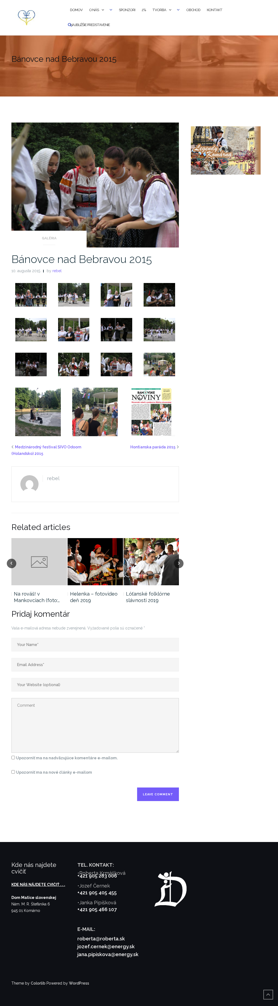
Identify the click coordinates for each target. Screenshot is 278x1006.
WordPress (79, 983)
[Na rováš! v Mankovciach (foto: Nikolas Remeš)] (39, 561)
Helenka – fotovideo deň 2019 (94, 597)
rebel (57, 271)
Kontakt (214, 10)
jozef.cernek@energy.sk (106, 946)
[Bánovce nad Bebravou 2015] (95, 184)
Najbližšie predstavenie (90, 25)
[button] (30, 294)
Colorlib (38, 983)
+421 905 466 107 (97, 909)
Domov (76, 10)
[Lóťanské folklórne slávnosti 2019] (151, 561)
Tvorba (159, 10)
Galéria (49, 238)
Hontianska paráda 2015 (152, 447)
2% (144, 10)
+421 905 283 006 (97, 876)
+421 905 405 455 (97, 892)
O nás (94, 10)
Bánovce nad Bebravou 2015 (81, 259)
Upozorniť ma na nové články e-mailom (54, 772)
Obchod (193, 10)
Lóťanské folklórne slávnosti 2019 (148, 597)
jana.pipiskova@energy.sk (107, 954)
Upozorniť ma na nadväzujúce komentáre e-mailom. (67, 758)
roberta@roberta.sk (101, 938)
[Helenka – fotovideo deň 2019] (95, 561)
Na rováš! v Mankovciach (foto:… (37, 597)
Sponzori (127, 10)
